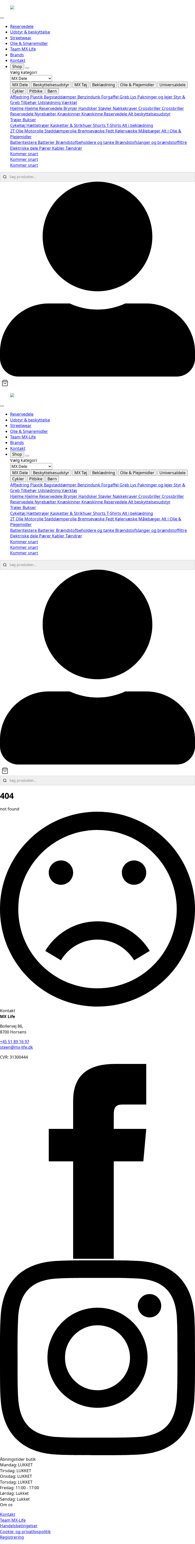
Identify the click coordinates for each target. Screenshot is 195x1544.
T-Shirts (114, 125)
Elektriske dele (24, 148)
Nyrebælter (46, 114)
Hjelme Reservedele (44, 108)
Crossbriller (150, 108)
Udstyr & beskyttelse (30, 32)
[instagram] (97, 1453)
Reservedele (22, 26)
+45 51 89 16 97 (14, 1041)
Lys (133, 97)
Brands (17, 55)
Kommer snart (24, 154)
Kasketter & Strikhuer (71, 125)
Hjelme (17, 108)
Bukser (29, 120)
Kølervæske (126, 131)
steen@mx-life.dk (16, 1047)
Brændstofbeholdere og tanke (85, 142)
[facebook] (97, 1257)
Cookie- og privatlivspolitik (25, 1531)
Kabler (59, 148)
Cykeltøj (18, 125)
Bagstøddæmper (60, 97)
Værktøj (69, 102)
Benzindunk (89, 97)
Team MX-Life (23, 49)
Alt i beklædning (137, 125)
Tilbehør (29, 102)
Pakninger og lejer (155, 97)
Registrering (12, 1537)
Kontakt (17, 60)
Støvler (105, 108)
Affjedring (20, 97)
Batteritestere (24, 142)
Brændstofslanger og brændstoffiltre (151, 142)
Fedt (110, 131)
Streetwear (20, 38)
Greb (125, 97)
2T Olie (17, 131)
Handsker (88, 108)
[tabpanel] (102, 100)
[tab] (20, 85)
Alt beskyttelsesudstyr (149, 114)
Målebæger (149, 131)
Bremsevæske (92, 131)
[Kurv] (5, 383)
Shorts (100, 125)
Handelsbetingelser (19, 1526)
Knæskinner (69, 114)
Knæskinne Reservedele (105, 114)
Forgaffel (110, 97)
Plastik (37, 97)
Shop (17, 66)
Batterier (47, 142)
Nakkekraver (125, 108)
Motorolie (34, 131)
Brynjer (70, 108)
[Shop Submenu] (27, 68)
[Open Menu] (2, 18)
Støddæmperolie (61, 131)
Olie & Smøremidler (29, 43)
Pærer (45, 148)
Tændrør (74, 148)
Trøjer (16, 120)
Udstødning (50, 102)
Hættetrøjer (38, 125)
